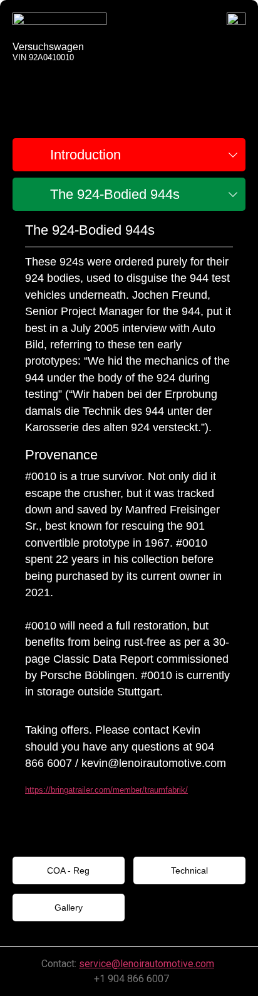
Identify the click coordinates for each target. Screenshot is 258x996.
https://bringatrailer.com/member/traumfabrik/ (106, 790)
